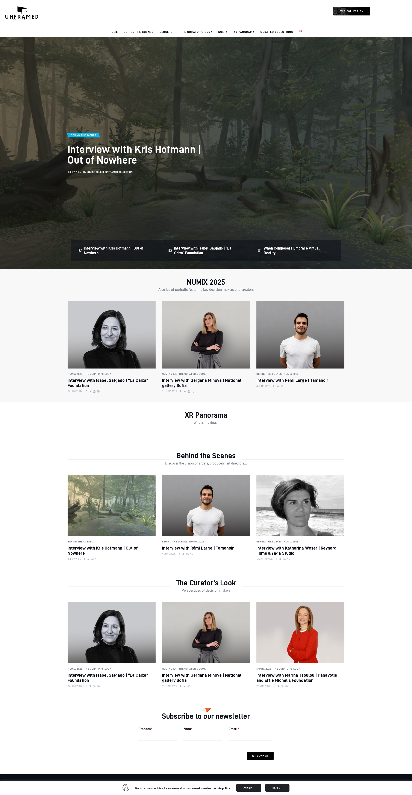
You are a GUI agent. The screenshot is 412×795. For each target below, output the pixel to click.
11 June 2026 (169, 391)
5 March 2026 (264, 559)
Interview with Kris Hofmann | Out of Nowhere (134, 154)
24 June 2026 (75, 391)
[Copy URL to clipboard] (98, 391)
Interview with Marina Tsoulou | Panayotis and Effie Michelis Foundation (296, 678)
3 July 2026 (74, 172)
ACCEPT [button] (249, 787)
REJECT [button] (277, 787)
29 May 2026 (263, 686)
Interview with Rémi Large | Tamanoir (292, 380)
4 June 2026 (263, 386)
